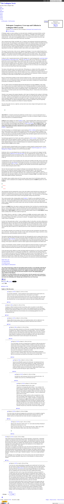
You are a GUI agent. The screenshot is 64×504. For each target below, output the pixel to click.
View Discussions (10, 31)
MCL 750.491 (14, 163)
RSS (2, 497)
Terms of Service (60, 499)
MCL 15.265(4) (32, 130)
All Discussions (4, 21)
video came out (26, 59)
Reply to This (5, 286)
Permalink (7, 291)
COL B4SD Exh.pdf (6, 263)
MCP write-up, (21, 467)
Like (4, 279)
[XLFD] (3, 27)
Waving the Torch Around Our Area (34, 29)
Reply (8, 302)
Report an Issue (53, 499)
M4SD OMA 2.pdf (5, 259)
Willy (12, 305)
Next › (13, 494)
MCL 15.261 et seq (29, 123)
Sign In (48, 0)
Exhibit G (21, 120)
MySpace (5, 281)
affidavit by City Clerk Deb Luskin (17, 153)
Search (62, 0)
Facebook (10, 281)
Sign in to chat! (55, 503)
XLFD (11, 29)
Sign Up (44, 0)
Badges (47, 499)
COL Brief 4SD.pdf (6, 261)
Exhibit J (25, 198)
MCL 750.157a (12, 238)
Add (47, 21)
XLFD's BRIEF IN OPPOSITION (9, 264)
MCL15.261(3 (33, 138)
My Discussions (11, 21)
